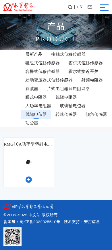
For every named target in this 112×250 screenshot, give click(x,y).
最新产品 (34, 54)
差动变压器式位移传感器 (49, 80)
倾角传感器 (96, 114)
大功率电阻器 (38, 106)
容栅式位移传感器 (42, 71)
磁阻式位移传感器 (42, 63)
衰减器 (31, 89)
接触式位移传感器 (68, 54)
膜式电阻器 (36, 97)
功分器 (31, 123)
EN (79, 7)
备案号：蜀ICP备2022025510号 (31, 222)
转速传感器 (66, 114)
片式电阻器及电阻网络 (68, 89)
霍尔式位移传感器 (85, 63)
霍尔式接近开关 (83, 71)
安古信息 (92, 222)
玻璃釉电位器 (73, 106)
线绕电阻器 (66, 97)
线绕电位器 (36, 114)
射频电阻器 (92, 80)
